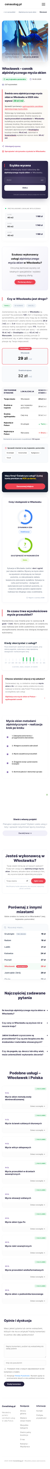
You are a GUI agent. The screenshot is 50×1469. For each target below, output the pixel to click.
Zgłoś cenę (38, 881)
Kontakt (39, 1411)
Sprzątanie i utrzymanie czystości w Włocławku (25, 151)
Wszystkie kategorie (24, 1426)
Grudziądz (10, 453)
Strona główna (23, 1412)
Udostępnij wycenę (12, 146)
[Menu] (43, 4)
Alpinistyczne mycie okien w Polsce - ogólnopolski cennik (21, 698)
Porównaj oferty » (25, 282)
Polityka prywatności (41, 1416)
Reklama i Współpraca (25, 1445)
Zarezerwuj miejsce (25, 486)
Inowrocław (22, 453)
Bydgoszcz (35, 453)
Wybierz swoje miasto (25, 1419)
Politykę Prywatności (22, 1376)
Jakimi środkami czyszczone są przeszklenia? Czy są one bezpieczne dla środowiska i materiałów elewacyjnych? (25, 1038)
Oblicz (25, 188)
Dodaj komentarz (14, 1384)
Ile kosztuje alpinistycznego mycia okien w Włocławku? (25, 1012)
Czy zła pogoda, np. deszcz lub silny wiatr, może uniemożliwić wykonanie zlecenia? (25, 1053)
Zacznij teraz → (25, 833)
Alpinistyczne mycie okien (27, 12)
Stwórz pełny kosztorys (25, 1433)
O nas (22, 1439)
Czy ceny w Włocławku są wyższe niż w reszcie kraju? (25, 1024)
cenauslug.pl (13, 4)
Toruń (9, 458)
